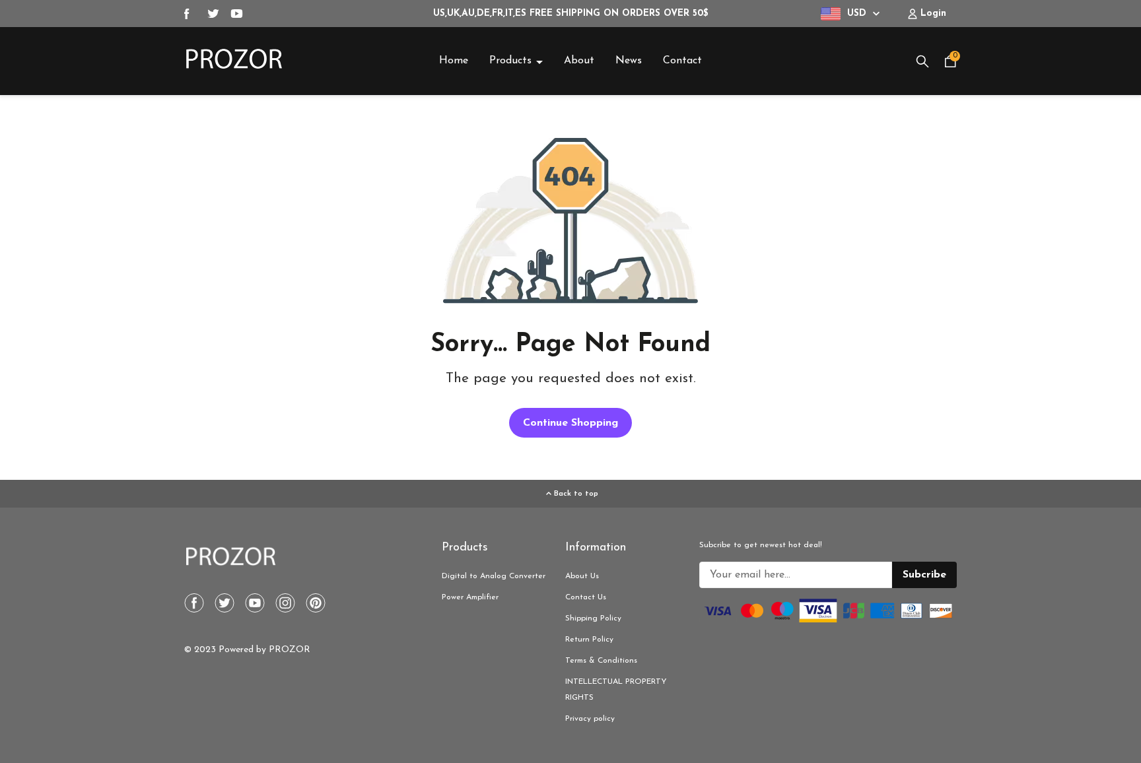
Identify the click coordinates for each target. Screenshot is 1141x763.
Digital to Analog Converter (493, 576)
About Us (582, 576)
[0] (950, 65)
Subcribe (924, 575)
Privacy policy (590, 719)
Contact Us (585, 597)
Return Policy (589, 640)
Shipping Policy (593, 618)
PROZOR (289, 650)
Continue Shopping (570, 423)
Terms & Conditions (601, 661)
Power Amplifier (470, 597)
